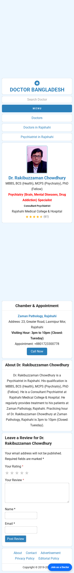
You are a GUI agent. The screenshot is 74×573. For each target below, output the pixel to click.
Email (10, 523)
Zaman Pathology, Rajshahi (37, 316)
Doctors (37, 118)
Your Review (14, 480)
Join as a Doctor (60, 567)
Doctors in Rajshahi (37, 127)
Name (10, 509)
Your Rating (14, 466)
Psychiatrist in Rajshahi (37, 137)
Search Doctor (37, 99)
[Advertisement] (37, 39)
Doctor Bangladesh (37, 89)
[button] (37, 108)
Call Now (37, 351)
